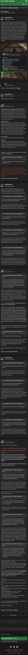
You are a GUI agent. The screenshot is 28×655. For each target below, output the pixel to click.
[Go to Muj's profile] (2, 84)
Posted (9, 19)
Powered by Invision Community (14, 653)
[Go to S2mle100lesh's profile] (2, 18)
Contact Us (15, 650)
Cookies (21, 650)
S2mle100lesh (19, 157)
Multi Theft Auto (11, 12)
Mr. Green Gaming (8, 1)
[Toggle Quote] (3, 157)
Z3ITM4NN (18, 196)
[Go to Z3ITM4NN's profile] (2, 105)
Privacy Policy (8, 650)
